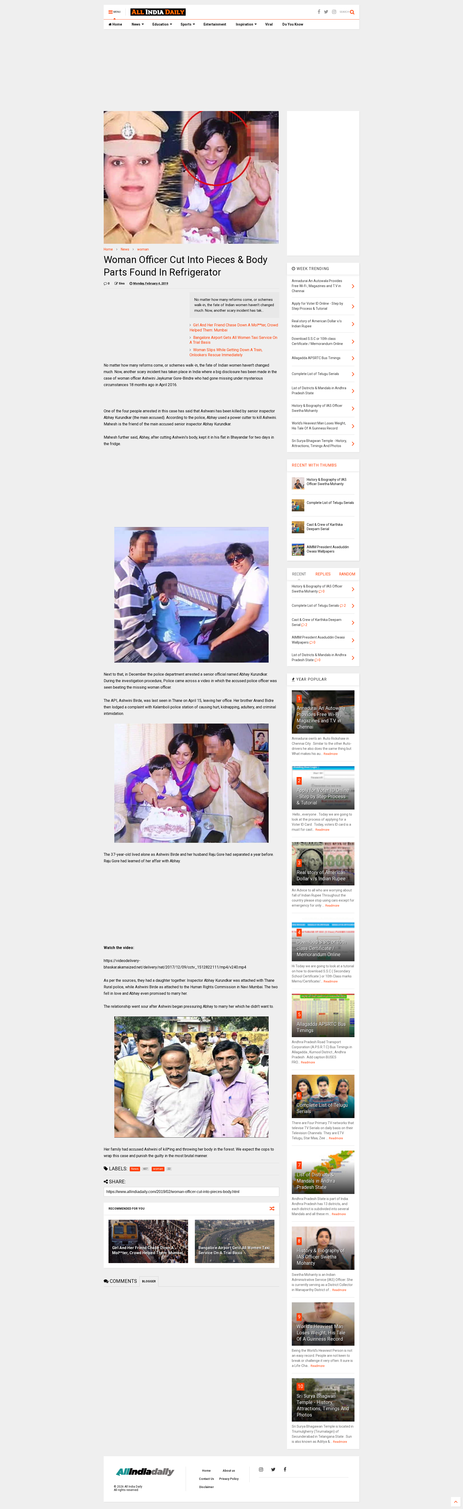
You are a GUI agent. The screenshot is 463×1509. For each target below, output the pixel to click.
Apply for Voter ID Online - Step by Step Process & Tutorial (323, 796)
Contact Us (206, 1479)
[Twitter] (326, 12)
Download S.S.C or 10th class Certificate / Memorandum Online (321, 948)
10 (300, 1386)
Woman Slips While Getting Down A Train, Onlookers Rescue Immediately (226, 352)
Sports (186, 24)
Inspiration (244, 24)
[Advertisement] (231, 70)
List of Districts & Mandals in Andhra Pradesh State (316, 1181)
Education (160, 24)
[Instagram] (334, 12)
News (136, 24)
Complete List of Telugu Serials (330, 503)
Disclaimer (206, 1487)
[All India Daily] (158, 13)
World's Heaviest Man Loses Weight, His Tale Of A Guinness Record (321, 1333)
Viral (269, 24)
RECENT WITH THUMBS (314, 465)
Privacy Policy (228, 1479)
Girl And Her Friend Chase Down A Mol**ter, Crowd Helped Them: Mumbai (147, 1250)
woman (143, 249)
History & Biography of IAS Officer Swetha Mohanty (321, 1257)
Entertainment (215, 24)
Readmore (331, 754)
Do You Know (292, 24)
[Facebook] (319, 12)
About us (229, 1470)
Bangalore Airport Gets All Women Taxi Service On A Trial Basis (234, 1250)
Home (117, 24)
